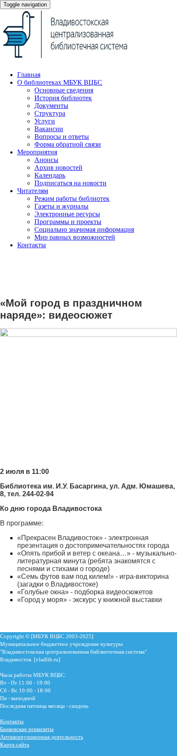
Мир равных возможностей (74, 237)
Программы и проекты (67, 221)
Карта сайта (14, 744)
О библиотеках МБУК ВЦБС (59, 82)
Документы (51, 105)
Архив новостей (58, 167)
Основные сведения (63, 90)
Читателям (32, 190)
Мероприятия (37, 152)
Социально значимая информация (84, 229)
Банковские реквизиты (27, 729)
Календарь (49, 175)
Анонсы (46, 159)
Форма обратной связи (67, 144)
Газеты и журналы (61, 206)
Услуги (44, 121)
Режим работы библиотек (72, 198)
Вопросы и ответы (61, 136)
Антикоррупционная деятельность (41, 737)
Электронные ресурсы (67, 214)
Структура (49, 113)
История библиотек (63, 97)
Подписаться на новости (70, 183)
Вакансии (48, 128)
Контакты (31, 245)
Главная (28, 74)
